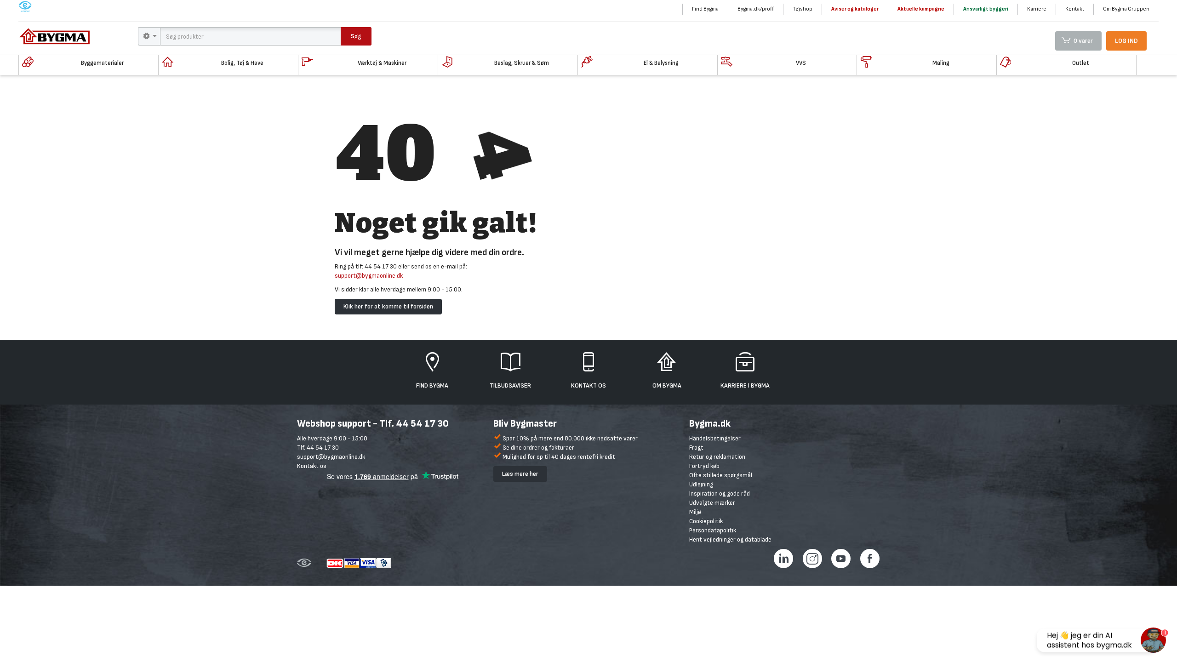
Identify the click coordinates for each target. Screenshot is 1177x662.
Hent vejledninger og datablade (730, 539)
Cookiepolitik (706, 521)
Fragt (696, 447)
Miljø (695, 512)
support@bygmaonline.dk (369, 276)
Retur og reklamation (717, 457)
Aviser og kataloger (855, 9)
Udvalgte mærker (712, 503)
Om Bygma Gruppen (1126, 9)
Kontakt (1074, 9)
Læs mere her (520, 474)
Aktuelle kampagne (920, 9)
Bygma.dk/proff (755, 9)
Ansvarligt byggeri (985, 9)
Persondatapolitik (712, 530)
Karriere (1036, 9)
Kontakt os (311, 466)
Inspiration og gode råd (719, 493)
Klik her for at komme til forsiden (388, 306)
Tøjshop (802, 9)
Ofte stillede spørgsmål (720, 475)
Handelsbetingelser (715, 438)
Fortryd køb (704, 466)
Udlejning (701, 484)
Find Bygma (705, 9)
